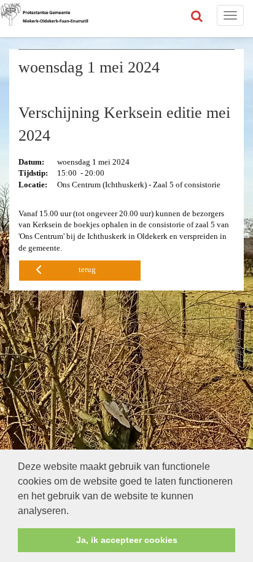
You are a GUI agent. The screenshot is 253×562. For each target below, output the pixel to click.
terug (87, 269)
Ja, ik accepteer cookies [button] (126, 540)
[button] (73, 511)
